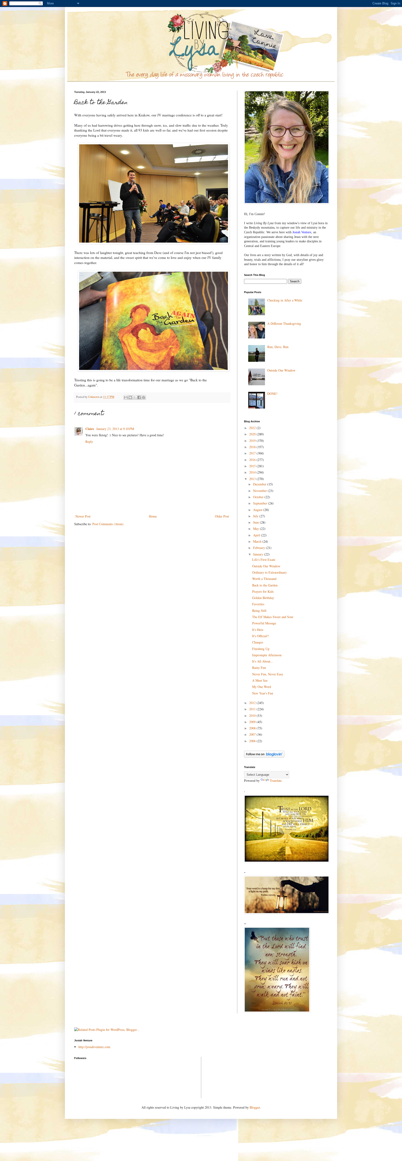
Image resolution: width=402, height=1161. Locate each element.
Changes (257, 642)
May (256, 528)
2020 (253, 434)
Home (153, 516)
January (258, 554)
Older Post (222, 516)
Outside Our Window (281, 370)
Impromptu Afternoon (266, 655)
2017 (253, 453)
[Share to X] (134, 397)
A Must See (260, 680)
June (256, 522)
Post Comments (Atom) (108, 524)
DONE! (272, 393)
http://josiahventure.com (94, 1047)
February (259, 547)
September (260, 503)
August (258, 510)
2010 (253, 715)
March (257, 541)
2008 (253, 728)
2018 (253, 447)
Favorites (258, 604)
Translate (276, 780)
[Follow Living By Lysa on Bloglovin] (264, 756)
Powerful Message (264, 623)
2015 (253, 466)
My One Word (261, 686)
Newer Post (82, 516)
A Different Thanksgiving (284, 323)
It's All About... (262, 661)
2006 (253, 741)
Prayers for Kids (263, 591)
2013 (253, 479)
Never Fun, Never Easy (267, 674)
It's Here (257, 629)
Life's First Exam (263, 559)
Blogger (255, 1107)
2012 (253, 703)
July (256, 516)
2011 (253, 709)
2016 (253, 459)
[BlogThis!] (130, 397)
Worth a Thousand (264, 578)
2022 (253, 428)
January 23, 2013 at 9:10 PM (115, 428)
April (257, 535)
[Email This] (126, 397)
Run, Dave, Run (277, 347)
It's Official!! (260, 636)
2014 (253, 472)
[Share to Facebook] (139, 397)
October (259, 497)
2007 (253, 734)
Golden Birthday (263, 598)
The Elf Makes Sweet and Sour (272, 617)
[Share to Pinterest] (143, 397)
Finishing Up (260, 649)
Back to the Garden (265, 585)
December (260, 484)
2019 (253, 440)
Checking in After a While (284, 300)
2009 (253, 722)
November (260, 490)
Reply (89, 441)
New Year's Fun (262, 693)
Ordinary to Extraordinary (269, 572)
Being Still (259, 610)
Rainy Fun (259, 667)
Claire (90, 428)
